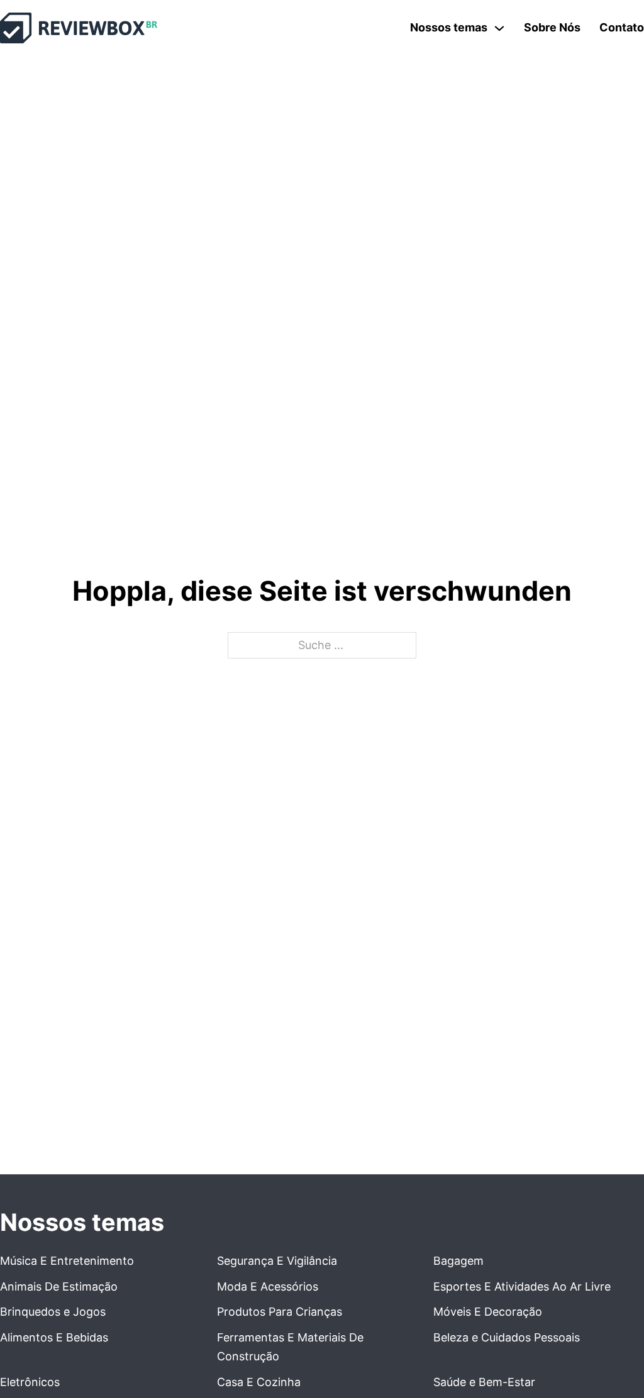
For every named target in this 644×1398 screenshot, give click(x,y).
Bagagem (458, 1260)
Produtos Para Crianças (279, 1311)
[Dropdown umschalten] (499, 28)
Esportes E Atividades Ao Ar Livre (522, 1286)
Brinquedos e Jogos (53, 1311)
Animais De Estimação (59, 1286)
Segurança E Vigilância (277, 1260)
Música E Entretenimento (67, 1260)
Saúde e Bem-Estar (484, 1382)
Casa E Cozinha (259, 1382)
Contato (621, 27)
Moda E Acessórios (267, 1286)
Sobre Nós (552, 27)
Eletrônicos (30, 1382)
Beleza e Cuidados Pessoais (506, 1337)
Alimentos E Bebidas (54, 1337)
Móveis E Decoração (487, 1311)
